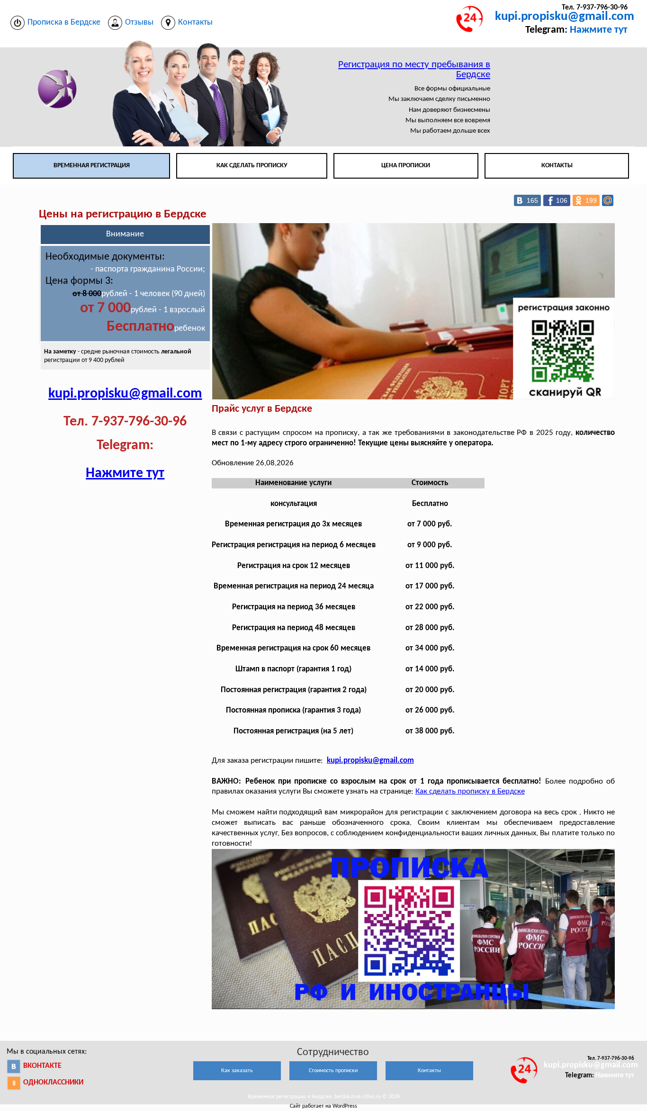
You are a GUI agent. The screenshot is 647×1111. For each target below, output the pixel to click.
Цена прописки (405, 165)
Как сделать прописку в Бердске (470, 791)
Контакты (557, 165)
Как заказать (237, 1071)
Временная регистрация (92, 165)
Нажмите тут (599, 30)
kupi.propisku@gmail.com (564, 16)
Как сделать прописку (252, 165)
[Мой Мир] (607, 200)
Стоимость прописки (333, 1071)
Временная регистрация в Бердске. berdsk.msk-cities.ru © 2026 (324, 1097)
